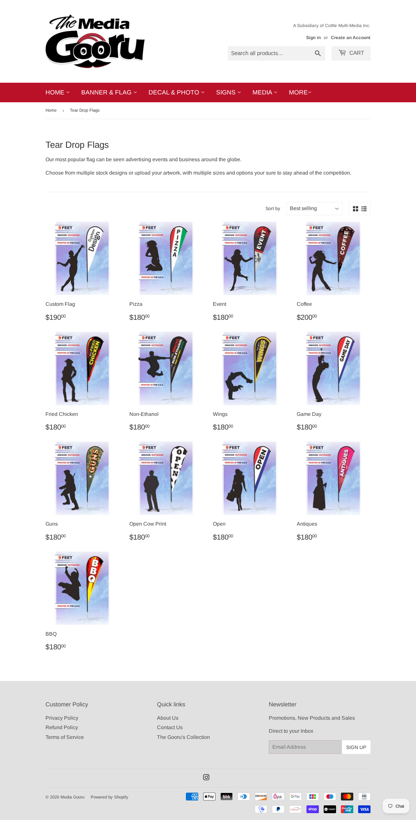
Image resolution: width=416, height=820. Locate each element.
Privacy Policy (62, 718)
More (298, 92)
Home (56, 92)
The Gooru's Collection (183, 737)
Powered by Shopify (109, 797)
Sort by (273, 208)
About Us (167, 718)
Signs (226, 92)
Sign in (313, 37)
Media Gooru (72, 797)
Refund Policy (62, 727)
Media (263, 92)
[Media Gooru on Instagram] (206, 778)
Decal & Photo (175, 92)
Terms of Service (65, 737)
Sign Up (356, 747)
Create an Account (350, 37)
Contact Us (170, 727)
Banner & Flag (107, 92)
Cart (356, 53)
